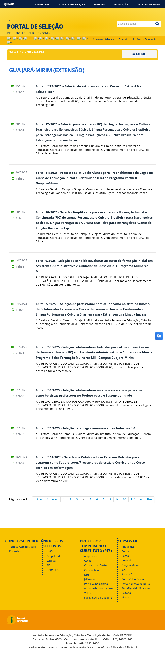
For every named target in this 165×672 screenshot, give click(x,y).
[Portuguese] (74, 38)
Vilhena (88, 593)
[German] (42, 38)
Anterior (52, 499)
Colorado (127, 560)
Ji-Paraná (89, 579)
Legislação (121, 4)
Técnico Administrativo (23, 546)
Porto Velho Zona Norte (98, 588)
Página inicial (16, 52)
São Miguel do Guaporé (98, 597)
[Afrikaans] (16, 38)
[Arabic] (21, 38)
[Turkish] (9, 42)
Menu (141, 54)
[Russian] (79, 38)
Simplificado (54, 556)
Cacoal (88, 560)
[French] (36, 38)
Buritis (125, 551)
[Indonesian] (53, 38)
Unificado (52, 551)
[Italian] (58, 38)
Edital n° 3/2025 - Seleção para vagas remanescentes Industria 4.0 (85, 428)
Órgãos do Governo (149, 4)
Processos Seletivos (103, 39)
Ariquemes (90, 556)
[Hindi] (48, 38)
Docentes (15, 551)
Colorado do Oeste (95, 565)
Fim (149, 499)
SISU (49, 565)
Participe (99, 4)
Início (38, 499)
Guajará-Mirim (92, 570)
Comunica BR (41, 4)
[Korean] (68, 38)
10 (124, 499)
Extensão (124, 39)
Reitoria (126, 593)
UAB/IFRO (53, 570)
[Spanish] (85, 38)
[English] (10, 38)
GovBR (9, 4)
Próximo (136, 499)
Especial (51, 560)
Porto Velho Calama (96, 584)
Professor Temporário (145, 39)
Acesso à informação (72, 4)
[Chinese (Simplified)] (29, 38)
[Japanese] (63, 38)
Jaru (86, 574)
